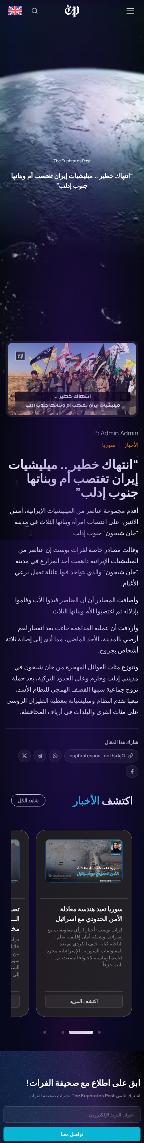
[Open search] (34, 10)
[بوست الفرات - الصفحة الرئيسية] (72, 11)
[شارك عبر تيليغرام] (40, 756)
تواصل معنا (72, 1134)
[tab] (99, 1032)
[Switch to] (15, 10)
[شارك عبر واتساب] (55, 756)
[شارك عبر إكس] (24, 756)
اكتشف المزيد (84, 1001)
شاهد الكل (28, 800)
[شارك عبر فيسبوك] (132, 771)
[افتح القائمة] (130, 11)
